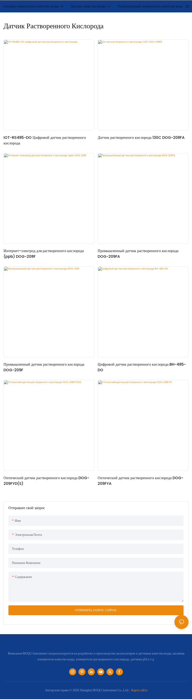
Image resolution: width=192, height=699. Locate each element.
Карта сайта (139, 690)
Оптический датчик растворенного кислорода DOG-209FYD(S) (46, 480)
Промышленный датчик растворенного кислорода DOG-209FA (138, 253)
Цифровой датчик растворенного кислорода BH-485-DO (142, 367)
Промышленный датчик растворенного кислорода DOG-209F (44, 367)
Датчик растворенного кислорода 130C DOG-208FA (141, 137)
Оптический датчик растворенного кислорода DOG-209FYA (140, 480)
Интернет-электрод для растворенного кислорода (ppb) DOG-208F (44, 253)
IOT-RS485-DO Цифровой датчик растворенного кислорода (45, 140)
